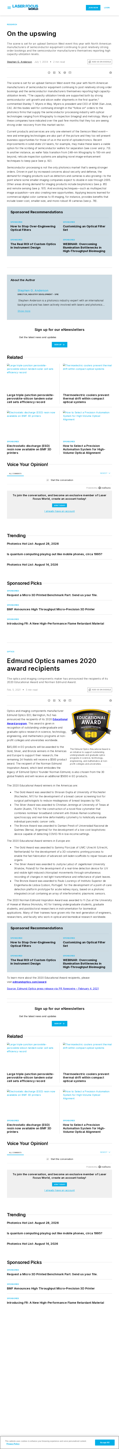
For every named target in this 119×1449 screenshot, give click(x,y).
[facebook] (49, 72)
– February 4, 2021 (87, 988)
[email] (69, 72)
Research (12, 24)
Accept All (104, 1442)
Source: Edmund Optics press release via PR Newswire (41, 988)
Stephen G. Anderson (19, 61)
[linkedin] (54, 72)
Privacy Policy (13, 1444)
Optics (10, 652)
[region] (59, 481)
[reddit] (64, 72)
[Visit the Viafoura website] (104, 488)
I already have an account (59, 511)
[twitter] (59, 72)
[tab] (15, 473)
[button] (9, 8)
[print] (110, 72)
